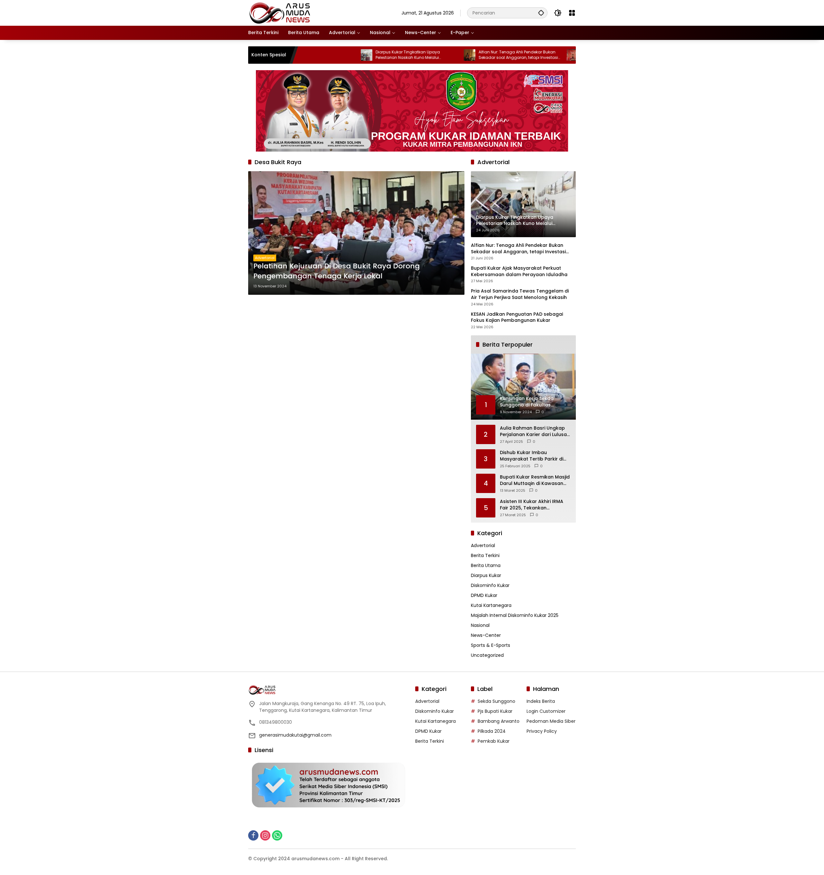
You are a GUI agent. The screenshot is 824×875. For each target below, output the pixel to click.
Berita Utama (486, 565)
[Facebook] (253, 835)
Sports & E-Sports (490, 645)
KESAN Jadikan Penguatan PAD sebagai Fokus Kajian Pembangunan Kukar (517, 317)
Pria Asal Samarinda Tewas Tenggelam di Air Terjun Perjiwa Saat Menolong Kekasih (520, 294)
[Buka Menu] (572, 13)
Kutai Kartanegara (491, 605)
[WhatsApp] (277, 835)
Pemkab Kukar (494, 741)
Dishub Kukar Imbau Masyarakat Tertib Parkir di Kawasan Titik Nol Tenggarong (531, 456)
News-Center (486, 635)
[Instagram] (265, 835)
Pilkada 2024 (492, 731)
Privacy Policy (542, 731)
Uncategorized (487, 655)
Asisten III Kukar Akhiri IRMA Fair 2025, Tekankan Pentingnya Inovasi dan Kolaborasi (531, 504)
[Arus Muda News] (280, 12)
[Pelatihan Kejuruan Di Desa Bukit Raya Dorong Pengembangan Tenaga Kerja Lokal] (356, 233)
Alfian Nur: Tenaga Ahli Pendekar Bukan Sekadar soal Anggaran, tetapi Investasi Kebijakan (485, 55)
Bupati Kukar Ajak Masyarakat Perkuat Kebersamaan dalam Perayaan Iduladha (519, 271)
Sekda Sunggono (496, 701)
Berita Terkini (485, 555)
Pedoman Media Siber (551, 721)
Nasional (480, 625)
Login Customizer (546, 711)
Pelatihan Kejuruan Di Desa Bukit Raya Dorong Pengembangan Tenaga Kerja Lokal (336, 271)
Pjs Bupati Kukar (495, 711)
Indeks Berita (541, 701)
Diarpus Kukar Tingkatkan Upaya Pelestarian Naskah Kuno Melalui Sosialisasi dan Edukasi (374, 55)
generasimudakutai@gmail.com (295, 735)
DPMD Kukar (484, 595)
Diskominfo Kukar (490, 585)
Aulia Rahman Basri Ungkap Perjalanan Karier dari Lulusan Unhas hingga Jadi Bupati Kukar (535, 431)
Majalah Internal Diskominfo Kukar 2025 (514, 615)
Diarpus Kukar (486, 575)
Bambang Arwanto (499, 721)
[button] (541, 12)
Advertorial (265, 257)
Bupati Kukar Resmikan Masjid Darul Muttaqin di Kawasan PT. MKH (535, 480)
